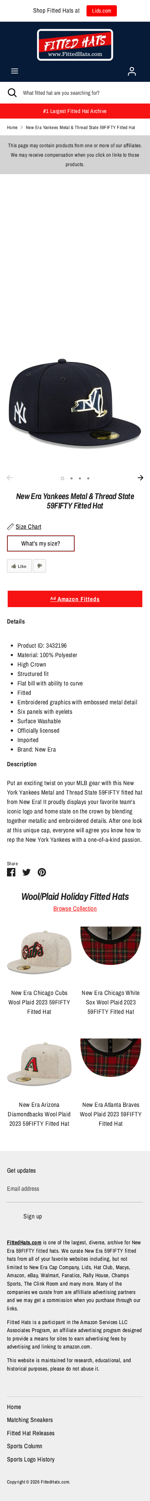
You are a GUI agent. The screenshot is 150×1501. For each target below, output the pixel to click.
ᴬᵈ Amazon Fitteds (75, 599)
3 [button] (80, 478)
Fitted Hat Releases (31, 1433)
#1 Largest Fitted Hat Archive (74, 111)
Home (14, 1406)
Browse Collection (75, 908)
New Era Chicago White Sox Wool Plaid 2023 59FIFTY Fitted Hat (111, 1002)
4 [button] (88, 478)
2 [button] (71, 478)
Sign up (32, 1216)
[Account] (132, 69)
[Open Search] (11, 92)
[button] (75, 626)
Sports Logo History (31, 1459)
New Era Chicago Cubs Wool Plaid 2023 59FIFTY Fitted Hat (39, 1002)
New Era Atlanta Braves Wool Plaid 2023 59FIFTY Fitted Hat (111, 1114)
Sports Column (25, 1446)
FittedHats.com (55, 1482)
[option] (75, 403)
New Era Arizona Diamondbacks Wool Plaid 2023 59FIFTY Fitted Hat (39, 1114)
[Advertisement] (75, 249)
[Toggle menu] (14, 71)
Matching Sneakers (30, 1419)
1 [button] (62, 478)
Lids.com (102, 10)
